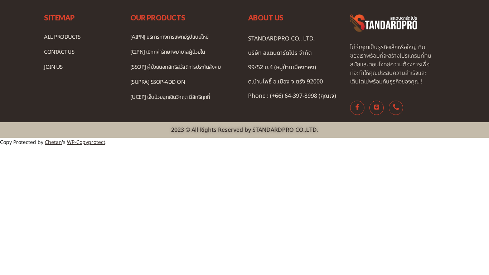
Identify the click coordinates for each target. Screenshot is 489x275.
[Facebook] (357, 108)
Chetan (53, 142)
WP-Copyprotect (86, 142)
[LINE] (376, 108)
